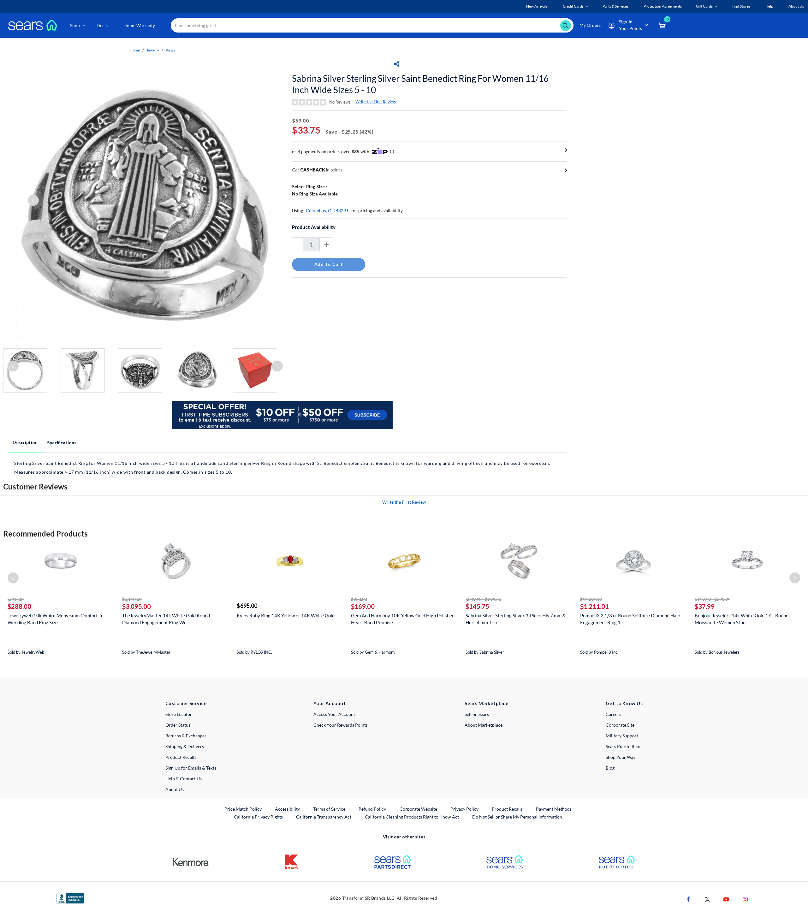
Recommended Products (45, 533)
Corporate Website (419, 809)
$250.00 (359, 599)
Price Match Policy (243, 809)
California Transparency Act (323, 816)
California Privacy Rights (258, 816)
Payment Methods (554, 809)
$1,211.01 (594, 606)
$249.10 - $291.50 (483, 599)
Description (25, 442)
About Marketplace (483, 725)
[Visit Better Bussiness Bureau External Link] (70, 897)
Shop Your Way (620, 757)
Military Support (622, 735)
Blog (610, 768)
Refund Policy (372, 809)
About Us (174, 789)
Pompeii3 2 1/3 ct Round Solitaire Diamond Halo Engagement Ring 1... (630, 619)
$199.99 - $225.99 (712, 599)
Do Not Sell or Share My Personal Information (517, 816)
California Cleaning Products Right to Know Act (412, 816)
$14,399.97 (591, 599)
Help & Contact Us (183, 778)
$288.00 (19, 606)
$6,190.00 (132, 599)
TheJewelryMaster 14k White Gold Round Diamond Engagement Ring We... (166, 619)
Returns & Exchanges (185, 735)
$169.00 (363, 606)
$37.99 (705, 606)
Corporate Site (620, 725)
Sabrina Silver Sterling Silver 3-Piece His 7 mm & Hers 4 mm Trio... (516, 619)
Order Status (177, 725)
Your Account (329, 703)
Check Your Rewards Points (340, 725)
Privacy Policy (464, 809)
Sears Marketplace (486, 703)
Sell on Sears (477, 714)
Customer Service (186, 703)
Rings (170, 50)
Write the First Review (375, 101)
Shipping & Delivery (184, 746)
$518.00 (16, 599)
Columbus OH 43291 (327, 210)
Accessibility (287, 809)
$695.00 (247, 605)
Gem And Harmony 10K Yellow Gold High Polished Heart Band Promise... (402, 619)
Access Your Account (334, 714)
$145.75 (477, 606)
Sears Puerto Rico (623, 746)
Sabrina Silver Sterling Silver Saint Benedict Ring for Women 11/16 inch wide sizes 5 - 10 (420, 84)
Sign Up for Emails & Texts (190, 768)
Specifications (61, 442)
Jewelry (152, 50)
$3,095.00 (136, 606)
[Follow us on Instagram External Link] (745, 899)
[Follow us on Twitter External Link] (707, 899)
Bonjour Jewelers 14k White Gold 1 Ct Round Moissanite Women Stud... (741, 619)
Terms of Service (329, 809)
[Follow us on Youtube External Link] (726, 899)
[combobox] (372, 25)
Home (135, 50)
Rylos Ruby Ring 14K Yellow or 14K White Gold (286, 615)
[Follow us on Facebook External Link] (688, 899)
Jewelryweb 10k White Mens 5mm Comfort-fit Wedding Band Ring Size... (56, 619)
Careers (613, 714)
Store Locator (178, 714)
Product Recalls (180, 757)
